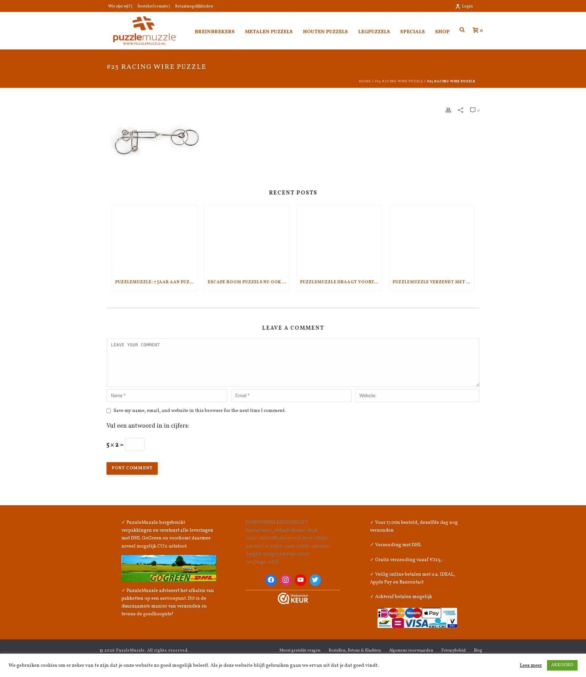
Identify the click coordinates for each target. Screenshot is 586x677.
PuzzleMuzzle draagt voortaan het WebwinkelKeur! (341, 282)
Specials (412, 32)
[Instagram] (285, 580)
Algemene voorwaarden (411, 650)
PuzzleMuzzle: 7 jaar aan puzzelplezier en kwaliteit (156, 282)
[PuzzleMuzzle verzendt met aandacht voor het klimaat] (431, 240)
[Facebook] (270, 580)
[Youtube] (300, 580)
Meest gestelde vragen (299, 650)
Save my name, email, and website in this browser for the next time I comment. (200, 411)
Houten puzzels (325, 32)
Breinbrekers (215, 32)
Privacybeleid (453, 650)
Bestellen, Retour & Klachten (355, 650)
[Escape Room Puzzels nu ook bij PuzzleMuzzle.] (247, 240)
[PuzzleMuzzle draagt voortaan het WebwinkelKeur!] (339, 240)
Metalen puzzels (269, 32)
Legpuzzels (374, 32)
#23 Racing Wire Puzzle (399, 81)
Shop (442, 32)
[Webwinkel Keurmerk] (293, 598)
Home (365, 81)
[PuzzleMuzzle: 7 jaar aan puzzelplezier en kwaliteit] (154, 240)
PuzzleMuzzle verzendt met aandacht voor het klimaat (433, 282)
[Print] (448, 110)
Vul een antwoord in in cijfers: (147, 426)
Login (467, 6)
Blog (478, 650)
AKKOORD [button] (562, 665)
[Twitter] (315, 580)
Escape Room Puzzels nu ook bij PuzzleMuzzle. (249, 282)
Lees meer (531, 665)
